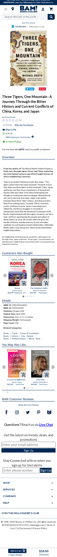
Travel (14, 333)
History (15, 336)
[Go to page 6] (33, 296)
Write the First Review (24, 125)
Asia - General (27, 336)
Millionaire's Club (36, 26)
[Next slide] (52, 275)
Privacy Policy (40, 528)
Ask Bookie (20, 26)
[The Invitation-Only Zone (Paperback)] (40, 272)
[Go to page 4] (29, 296)
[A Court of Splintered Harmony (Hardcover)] (17, 364)
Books (6, 333)
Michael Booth (9, 117)
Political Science (19, 338)
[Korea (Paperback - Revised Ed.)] (18, 271)
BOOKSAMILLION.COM (15, 524)
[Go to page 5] (31, 296)
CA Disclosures (23, 528)
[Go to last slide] (5, 275)
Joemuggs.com (37, 524)
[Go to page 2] (25, 296)
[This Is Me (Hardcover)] (40, 364)
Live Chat (46, 425)
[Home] (28, 9)
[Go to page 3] (27, 296)
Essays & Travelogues (29, 333)
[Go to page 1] (23, 296)
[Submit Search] (51, 17)
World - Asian (34, 338)
